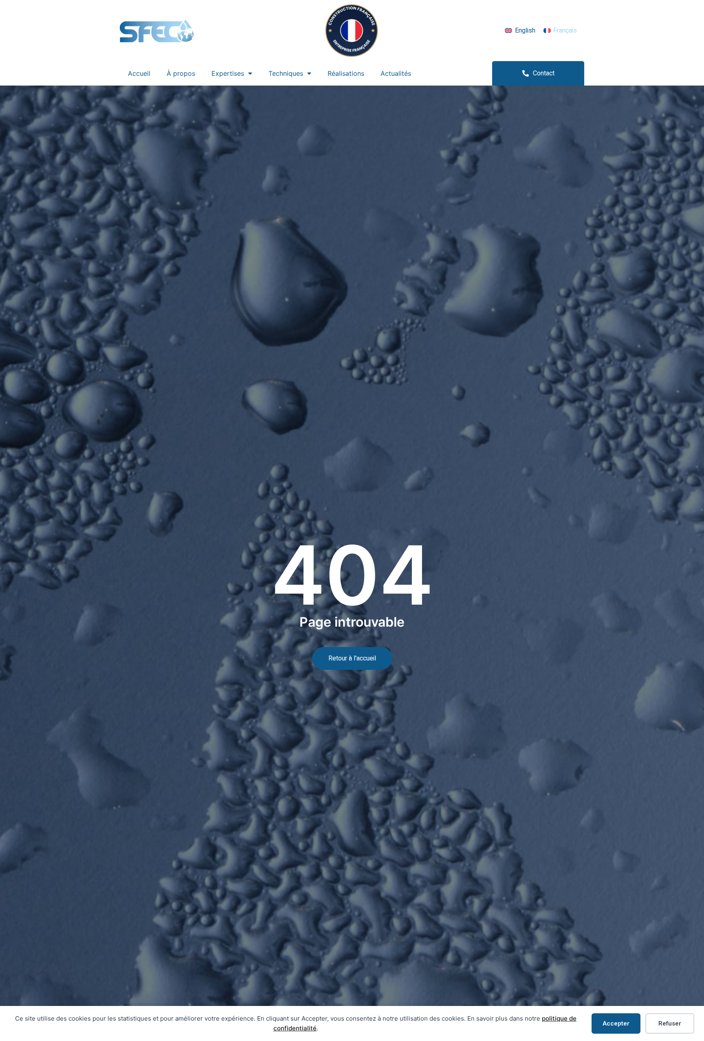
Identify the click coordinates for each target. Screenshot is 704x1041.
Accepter (616, 1023)
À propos (181, 73)
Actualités (396, 73)
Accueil (139, 73)
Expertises (227, 73)
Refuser (669, 1023)
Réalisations (346, 73)
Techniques (285, 73)
